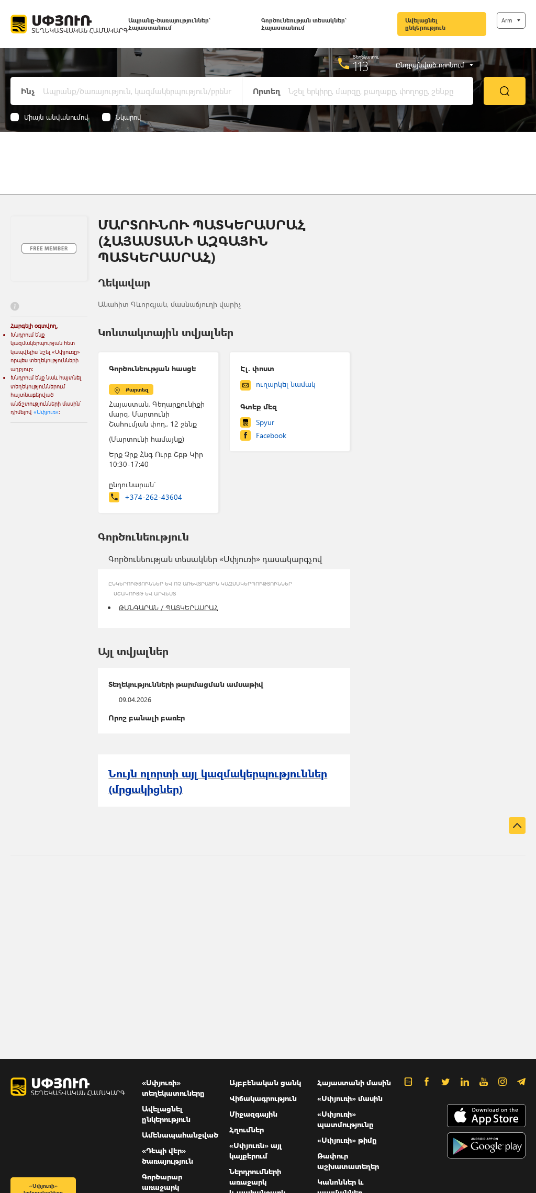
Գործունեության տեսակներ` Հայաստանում (304, 24)
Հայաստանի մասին (354, 1082)
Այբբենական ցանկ (265, 1082)
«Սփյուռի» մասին (350, 1098)
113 (361, 66)
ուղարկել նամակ (286, 384)
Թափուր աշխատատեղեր (348, 1161)
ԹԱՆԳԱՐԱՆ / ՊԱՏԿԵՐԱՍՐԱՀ (168, 607)
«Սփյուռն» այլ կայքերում (255, 1150)
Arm (506, 20)
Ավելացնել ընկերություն (425, 24)
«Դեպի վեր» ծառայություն (167, 1155)
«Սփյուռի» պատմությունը (345, 1119)
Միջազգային (253, 1114)
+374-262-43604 (153, 497)
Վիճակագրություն (263, 1098)
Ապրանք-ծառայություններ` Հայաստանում (169, 24)
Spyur (265, 422)
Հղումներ (246, 1129)
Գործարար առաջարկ (162, 1182)
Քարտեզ (137, 389)
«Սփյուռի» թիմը (347, 1140)
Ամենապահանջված (180, 1135)
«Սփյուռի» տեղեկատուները (173, 1087)
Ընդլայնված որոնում (430, 65)
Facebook (271, 435)
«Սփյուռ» (46, 411)
